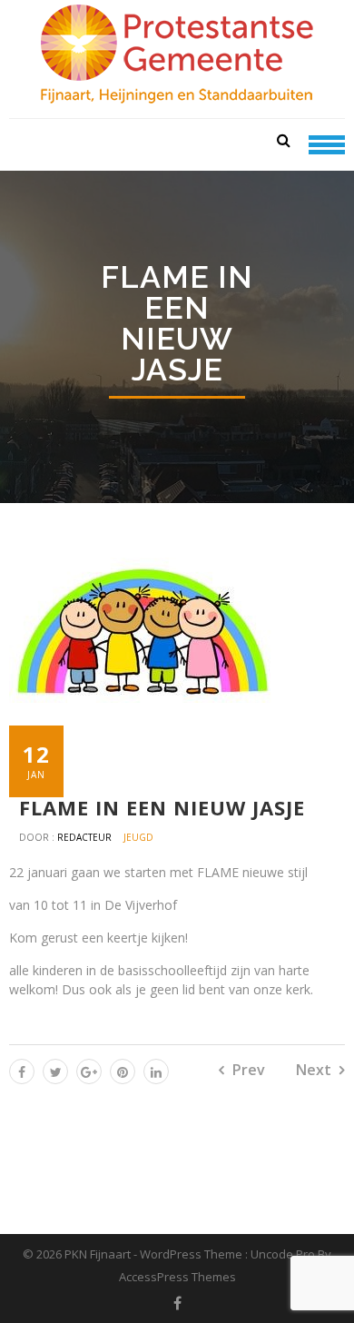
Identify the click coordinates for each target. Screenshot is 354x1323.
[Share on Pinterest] (122, 1071)
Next (313, 1070)
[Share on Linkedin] (156, 1071)
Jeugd (138, 837)
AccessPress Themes (177, 1277)
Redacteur (85, 837)
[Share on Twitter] (55, 1071)
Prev (248, 1070)
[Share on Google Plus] (89, 1071)
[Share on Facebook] (21, 1071)
